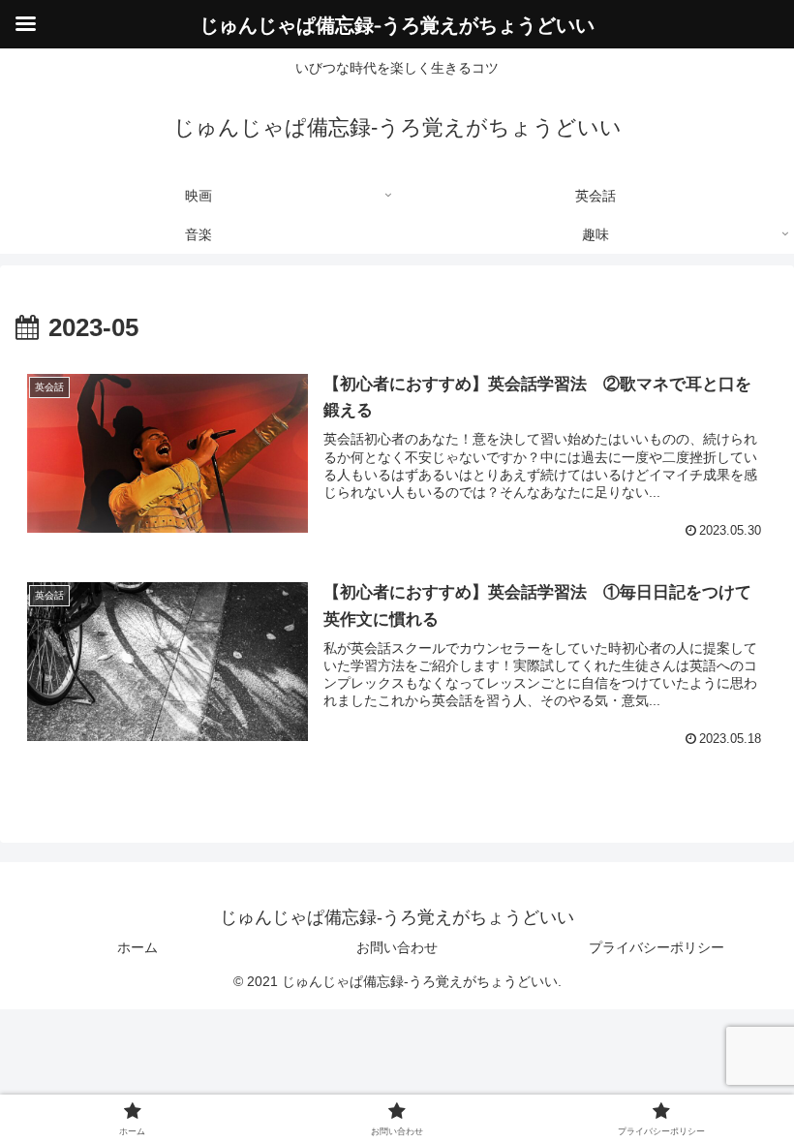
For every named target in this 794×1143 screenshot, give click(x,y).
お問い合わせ (397, 947)
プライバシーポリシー (656, 947)
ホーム (137, 947)
